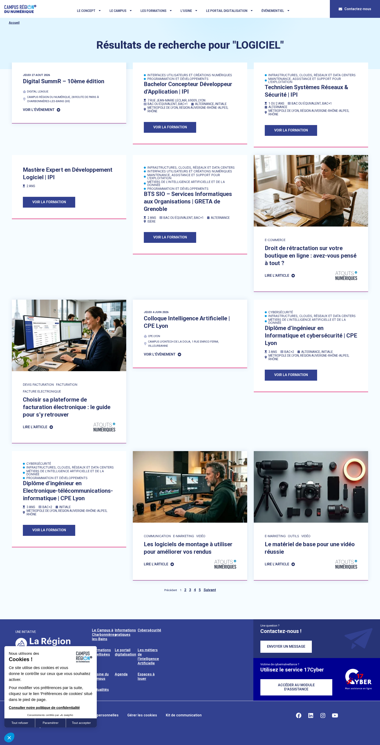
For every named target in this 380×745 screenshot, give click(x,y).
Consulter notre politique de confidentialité (44, 708)
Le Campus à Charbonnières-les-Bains (105, 634)
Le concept (86, 11)
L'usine (186, 11)
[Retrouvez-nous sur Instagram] (322, 715)
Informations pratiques (125, 632)
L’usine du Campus (100, 676)
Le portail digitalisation (226, 11)
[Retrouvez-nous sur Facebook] (298, 715)
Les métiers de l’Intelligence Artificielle (148, 656)
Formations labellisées (101, 652)
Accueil (14, 22)
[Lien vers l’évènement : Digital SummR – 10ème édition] (69, 93)
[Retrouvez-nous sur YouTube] (334, 715)
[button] (9, 737)
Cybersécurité (149, 630)
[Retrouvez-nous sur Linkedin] (310, 715)
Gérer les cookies (142, 715)
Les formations (153, 11)
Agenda (121, 674)
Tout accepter (81, 723)
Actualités (100, 690)
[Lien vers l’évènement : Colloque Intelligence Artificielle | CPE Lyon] (190, 334)
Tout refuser (19, 723)
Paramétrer (50, 723)
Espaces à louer (146, 676)
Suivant (210, 590)
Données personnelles (100, 715)
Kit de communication (184, 715)
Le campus (118, 11)
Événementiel (272, 11)
